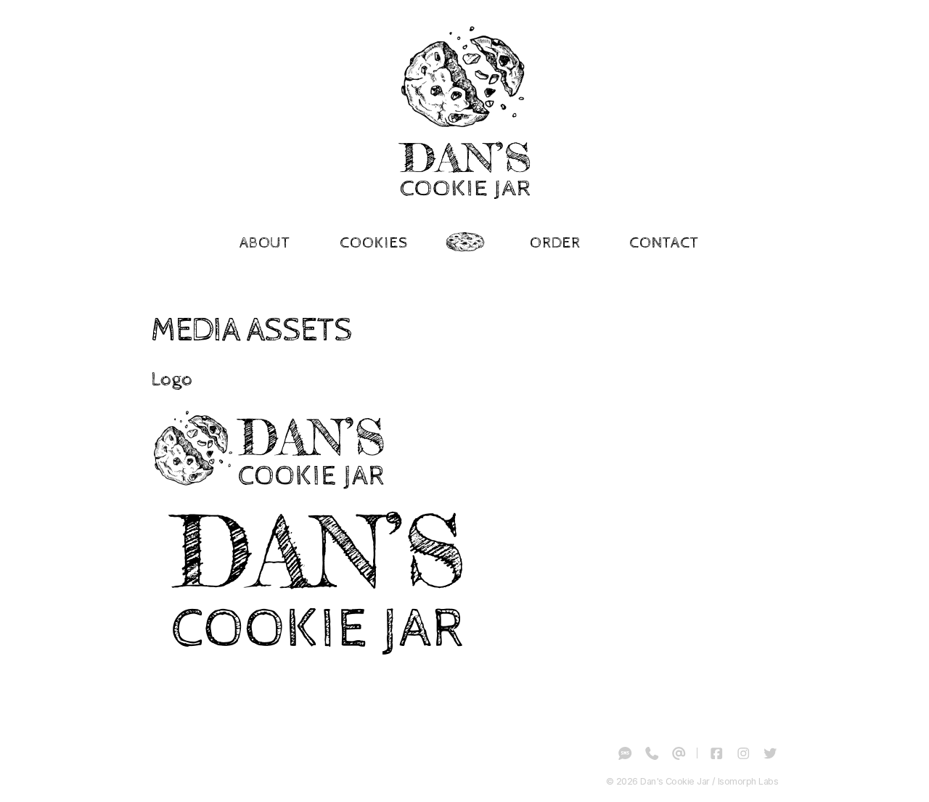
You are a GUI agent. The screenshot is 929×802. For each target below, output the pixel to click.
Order (555, 243)
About (265, 243)
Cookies (373, 243)
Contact (663, 243)
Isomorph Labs (748, 781)
